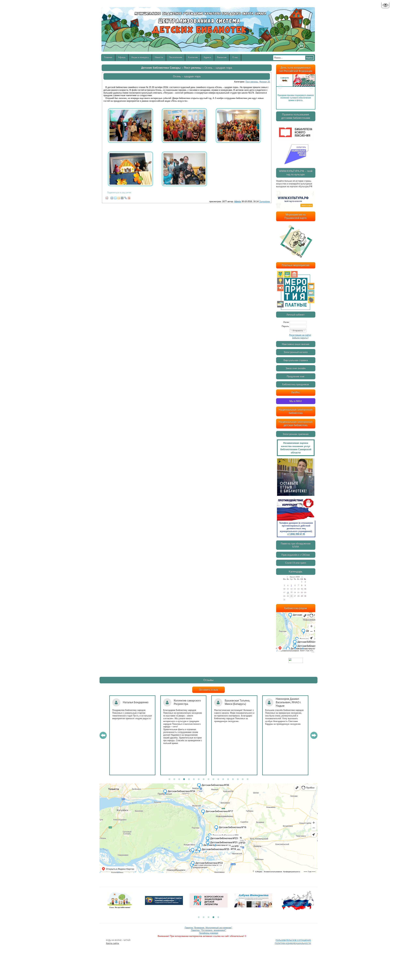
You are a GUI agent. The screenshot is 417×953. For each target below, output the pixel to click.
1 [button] (169, 779)
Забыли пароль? (300, 338)
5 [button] (189, 779)
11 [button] (218, 779)
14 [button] (233, 779)
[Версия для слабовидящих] (385, 5)
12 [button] (223, 779)
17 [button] (247, 779)
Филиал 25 (264, 81)
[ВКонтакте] (112, 197)
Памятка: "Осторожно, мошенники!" (208, 930)
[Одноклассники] (119, 197)
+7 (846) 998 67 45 (296, 534)
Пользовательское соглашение (293, 940)
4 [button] (184, 779)
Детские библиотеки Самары (161, 67)
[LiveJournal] (125, 197)
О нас (235, 57)
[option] (295, 87)
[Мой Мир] (122, 197)
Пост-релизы (192, 67)
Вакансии (221, 57)
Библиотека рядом (295, 608)
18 (288, 592)
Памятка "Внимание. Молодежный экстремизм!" (208, 927)
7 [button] (198, 779)
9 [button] (208, 779)
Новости (159, 57)
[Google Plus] (129, 197)
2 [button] (174, 779)
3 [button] (179, 779)
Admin (237, 201)
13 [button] (228, 779)
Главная (108, 57)
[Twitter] (115, 197)
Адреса (207, 57)
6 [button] (193, 779)
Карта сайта (112, 943)
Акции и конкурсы (140, 57)
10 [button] (213, 779)
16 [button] (242, 779)
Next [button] (311, 86)
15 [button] (237, 779)
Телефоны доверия (208, 933)
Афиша (121, 57)
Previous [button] (280, 86)
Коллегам (193, 57)
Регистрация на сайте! (300, 335)
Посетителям (175, 57)
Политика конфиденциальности (293, 943)
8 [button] (203, 779)
